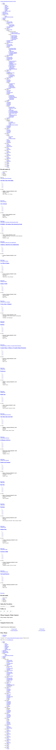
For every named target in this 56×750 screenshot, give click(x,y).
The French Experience (13, 111)
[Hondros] (2, 322)
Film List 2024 (9, 29)
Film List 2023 (9, 44)
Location (6, 9)
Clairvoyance (11, 51)
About (6, 5)
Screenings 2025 (10, 22)
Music (6, 15)
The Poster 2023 (10, 55)
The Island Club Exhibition (12, 84)
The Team (6, 6)
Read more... (2, 200)
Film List (8, 71)
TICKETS (4, 650)
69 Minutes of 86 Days (5, 440)
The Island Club (12, 75)
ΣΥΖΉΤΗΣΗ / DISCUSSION (11, 25)
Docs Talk (11, 121)
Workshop (11, 76)
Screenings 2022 (10, 58)
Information (7, 8)
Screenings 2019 (10, 92)
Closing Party (13, 39)
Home (4, 3)
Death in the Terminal (5, 462)
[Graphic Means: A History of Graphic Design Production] (10, 345)
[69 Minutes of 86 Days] (4, 437)
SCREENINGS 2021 (10, 72)
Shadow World (3, 283)
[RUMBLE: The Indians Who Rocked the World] (9, 222)
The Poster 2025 (10, 26)
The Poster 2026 (7, 649)
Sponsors (4, 17)
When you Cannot (14, 32)
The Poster (9, 77)
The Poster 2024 (10, 42)
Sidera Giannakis (14, 36)
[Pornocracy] (2, 369)
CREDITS (9, 103)
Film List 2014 (9, 146)
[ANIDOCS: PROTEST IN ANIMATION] (8, 242)
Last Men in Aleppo (4, 263)
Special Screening (12, 138)
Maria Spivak (11, 85)
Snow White (11, 110)
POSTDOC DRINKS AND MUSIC (13, 98)
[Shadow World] (3, 281)
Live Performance (12, 122)
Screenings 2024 (10, 40)
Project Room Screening (9, 16)
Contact (4, 18)
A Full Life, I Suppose (13, 52)
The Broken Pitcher (12, 48)
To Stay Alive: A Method (5, 304)
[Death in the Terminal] (4, 460)
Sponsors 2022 (9, 59)
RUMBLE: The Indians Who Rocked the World (11, 224)
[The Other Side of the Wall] (5, 414)
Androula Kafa (11, 86)
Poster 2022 (9, 69)
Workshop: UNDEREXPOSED (12, 63)
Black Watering (14, 37)
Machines (2, 507)
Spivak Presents (14, 35)
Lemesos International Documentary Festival (8, 1)
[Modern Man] (3, 527)
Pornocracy (3, 371)
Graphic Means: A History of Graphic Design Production (13, 347)
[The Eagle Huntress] (4, 571)
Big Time (2, 484)
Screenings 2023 (10, 45)
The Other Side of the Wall (6, 416)
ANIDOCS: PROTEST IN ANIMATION (9, 244)
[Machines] (2, 504)
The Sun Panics (12, 96)
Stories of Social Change (15, 33)
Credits (6, 10)
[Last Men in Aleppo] (4, 261)
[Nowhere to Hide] (3, 549)
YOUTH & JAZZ (14, 38)
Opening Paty (11, 95)
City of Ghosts (3, 203)
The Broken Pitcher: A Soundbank (13, 54)
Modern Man (3, 529)
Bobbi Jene (2, 394)
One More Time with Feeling (6, 180)
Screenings (9, 80)
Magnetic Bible (11, 107)
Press (8, 139)
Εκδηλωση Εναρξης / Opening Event (13, 62)
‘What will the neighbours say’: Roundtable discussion (13, 67)
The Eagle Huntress (4, 573)
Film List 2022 (9, 57)
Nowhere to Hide (4, 551)
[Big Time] (2, 482)
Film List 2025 (9, 21)
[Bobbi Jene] (2, 392)
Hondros (2, 324)
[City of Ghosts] (3, 201)
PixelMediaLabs (10, 639)
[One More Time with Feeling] (5, 178)
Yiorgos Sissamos (12, 87)
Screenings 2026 (5, 652)
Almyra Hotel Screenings (13, 112)
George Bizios (11, 74)
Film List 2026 (5, 651)
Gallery (6, 7)
